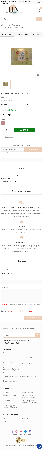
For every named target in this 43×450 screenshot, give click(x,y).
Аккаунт (6, 418)
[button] (39, 9)
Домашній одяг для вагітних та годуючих (11, 369)
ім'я (2, 278)
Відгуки (36, 34)
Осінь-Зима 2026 (28, 358)
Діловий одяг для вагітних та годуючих (29, 364)
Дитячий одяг (8, 373)
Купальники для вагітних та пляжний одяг (12, 377)
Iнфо (38, 2)
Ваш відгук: (5, 287)
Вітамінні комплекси (10, 381)
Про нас (6, 392)
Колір (3, 119)
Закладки (25, 418)
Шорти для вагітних (29, 376)
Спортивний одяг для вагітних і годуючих (11, 364)
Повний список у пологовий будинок (10, 406)
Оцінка (3, 311)
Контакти (6, 400)
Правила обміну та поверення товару (28, 396)
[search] (39, 19)
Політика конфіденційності (21, 435)
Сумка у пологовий (13, 25)
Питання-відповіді (28, 392)
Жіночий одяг (26, 373)
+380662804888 (11, 343)
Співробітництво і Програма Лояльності (29, 401)
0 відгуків (17, 100)
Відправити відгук (33, 317)
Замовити (34, 149)
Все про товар (7, 34)
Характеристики (21, 34)
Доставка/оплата (9, 395)
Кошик (5, 421)
